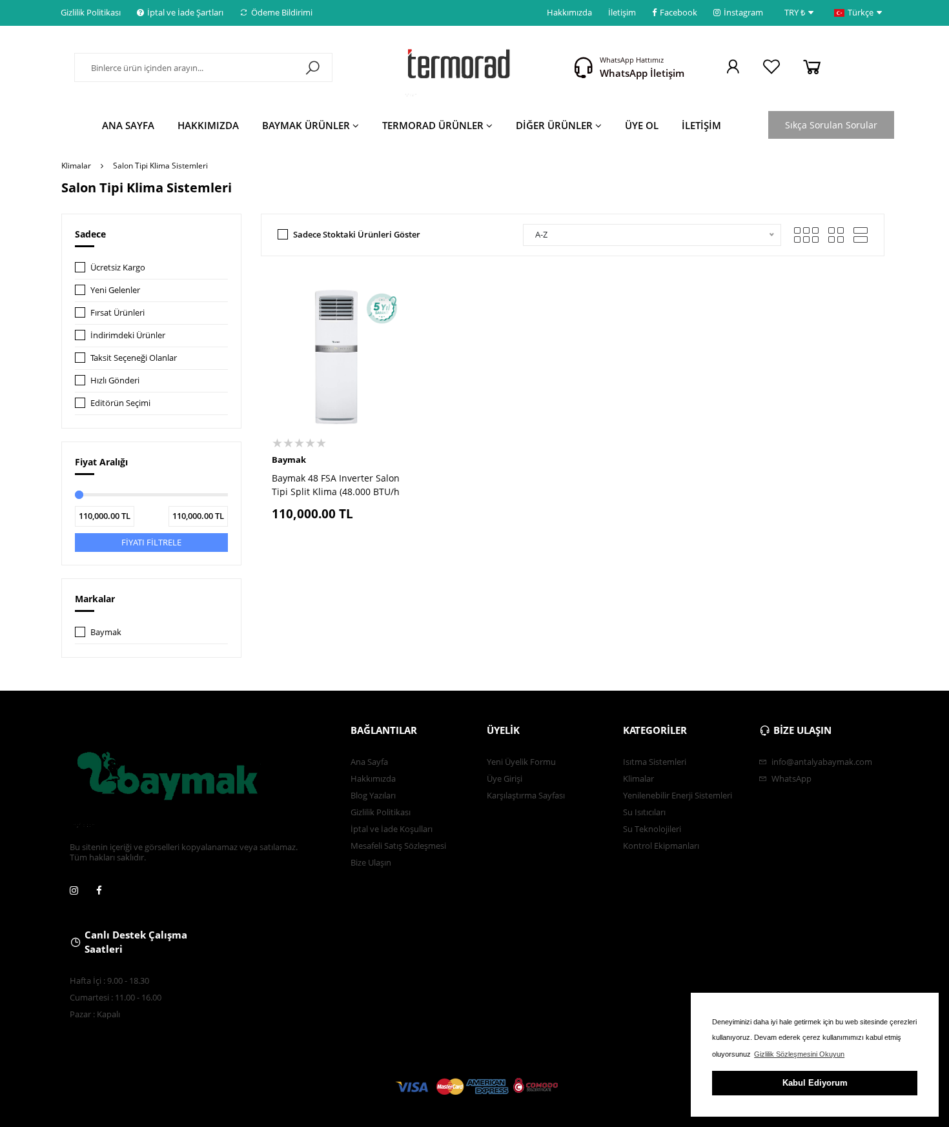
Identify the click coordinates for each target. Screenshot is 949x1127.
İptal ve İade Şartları (185, 12)
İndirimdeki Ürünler (127, 335)
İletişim (622, 12)
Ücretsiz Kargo (117, 267)
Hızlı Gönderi (114, 380)
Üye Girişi (504, 778)
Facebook (678, 12)
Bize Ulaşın (371, 862)
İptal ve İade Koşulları (392, 829)
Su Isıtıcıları (644, 812)
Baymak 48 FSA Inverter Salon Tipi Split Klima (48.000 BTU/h (336, 485)
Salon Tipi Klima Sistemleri (160, 165)
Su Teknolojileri (652, 829)
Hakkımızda (569, 12)
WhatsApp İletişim (642, 72)
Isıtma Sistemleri (654, 761)
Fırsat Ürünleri (117, 312)
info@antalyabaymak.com (821, 761)
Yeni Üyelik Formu (521, 761)
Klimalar (76, 165)
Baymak (105, 632)
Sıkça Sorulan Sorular (831, 125)
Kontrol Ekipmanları (661, 845)
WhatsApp (790, 778)
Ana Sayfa (369, 761)
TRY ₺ (794, 12)
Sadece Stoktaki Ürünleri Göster (356, 234)
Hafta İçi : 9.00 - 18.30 (109, 980)
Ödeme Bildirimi (281, 12)
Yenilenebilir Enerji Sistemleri (677, 795)
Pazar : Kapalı (95, 1014)
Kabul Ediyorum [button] (815, 1083)
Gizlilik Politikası (91, 12)
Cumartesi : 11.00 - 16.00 (115, 997)
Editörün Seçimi (120, 403)
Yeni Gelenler (115, 290)
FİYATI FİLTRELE (151, 542)
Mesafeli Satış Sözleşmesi (398, 845)
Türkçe (860, 12)
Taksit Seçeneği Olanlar (133, 357)
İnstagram (743, 12)
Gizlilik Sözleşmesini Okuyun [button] (799, 1054)
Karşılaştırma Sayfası (526, 795)
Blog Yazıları (373, 795)
